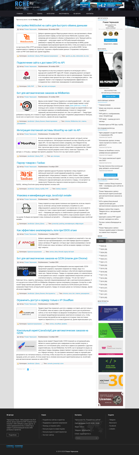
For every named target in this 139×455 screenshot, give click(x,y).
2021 (102, 262)
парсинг (64, 189)
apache (68, 56)
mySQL (42, 189)
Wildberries (74, 121)
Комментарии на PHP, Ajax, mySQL (111, 125)
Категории (120, 241)
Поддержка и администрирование (55, 423)
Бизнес (42, 121)
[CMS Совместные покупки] (110, 354)
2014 (102, 285)
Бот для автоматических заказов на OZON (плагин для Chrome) (52, 258)
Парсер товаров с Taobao (31, 162)
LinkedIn (112, 429)
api (43, 86)
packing (61, 223)
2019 (102, 268)
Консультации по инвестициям (54, 429)
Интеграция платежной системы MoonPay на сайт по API (48, 130)
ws (84, 56)
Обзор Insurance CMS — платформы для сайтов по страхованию (111, 186)
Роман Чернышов (30, 29)
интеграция (52, 86)
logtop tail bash (69, 252)
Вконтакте (113, 423)
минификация (70, 223)
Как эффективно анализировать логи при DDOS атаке (47, 230)
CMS (28, 86)
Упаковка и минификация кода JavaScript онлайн (44, 195)
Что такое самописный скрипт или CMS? (110, 159)
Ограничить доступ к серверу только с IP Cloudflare (45, 300)
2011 (102, 294)
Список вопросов (110, 175)
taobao (58, 189)
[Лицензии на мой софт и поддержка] (110, 405)
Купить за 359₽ (110, 96)
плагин (84, 121)
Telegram (112, 420)
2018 (102, 272)
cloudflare (58, 324)
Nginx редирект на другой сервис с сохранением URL (111, 134)
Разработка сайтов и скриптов (54, 420)
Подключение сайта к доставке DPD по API (41, 62)
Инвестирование (51, 121)
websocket (79, 56)
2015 (102, 281)
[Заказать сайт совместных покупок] (102, 7)
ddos (56, 252)
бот (80, 121)
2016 (102, 278)
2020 (102, 265)
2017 (102, 275)
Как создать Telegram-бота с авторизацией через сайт (110, 211)
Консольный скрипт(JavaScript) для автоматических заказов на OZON (52, 332)
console (50, 363)
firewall (61, 252)
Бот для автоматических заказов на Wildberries (43, 93)
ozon (70, 293)
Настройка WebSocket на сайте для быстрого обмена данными (52, 25)
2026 (102, 246)
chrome (67, 121)
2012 (102, 291)
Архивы (101, 241)
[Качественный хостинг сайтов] (110, 389)
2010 (102, 297)
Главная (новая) (104, 105)
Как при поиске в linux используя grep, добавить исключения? (111, 167)
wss (87, 56)
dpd (45, 86)
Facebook (112, 426)
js (71, 56)
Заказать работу (110, 40)
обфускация (79, 223)
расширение (21, 123)
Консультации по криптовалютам (55, 432)
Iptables (64, 324)
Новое (111, 241)
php (74, 56)
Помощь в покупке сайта (51, 426)
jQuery (42, 223)
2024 (102, 252)
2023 (102, 256)
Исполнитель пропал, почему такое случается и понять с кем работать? (110, 142)
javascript (55, 223)
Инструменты (50, 293)
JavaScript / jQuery (33, 56)
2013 (102, 288)
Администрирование (50, 56)
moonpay (57, 156)
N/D (100, 201)
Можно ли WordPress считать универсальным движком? (109, 151)
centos (51, 252)
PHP (41, 56)
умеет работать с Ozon (78, 106)
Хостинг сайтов (48, 435)
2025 (102, 249)
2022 (102, 259)
